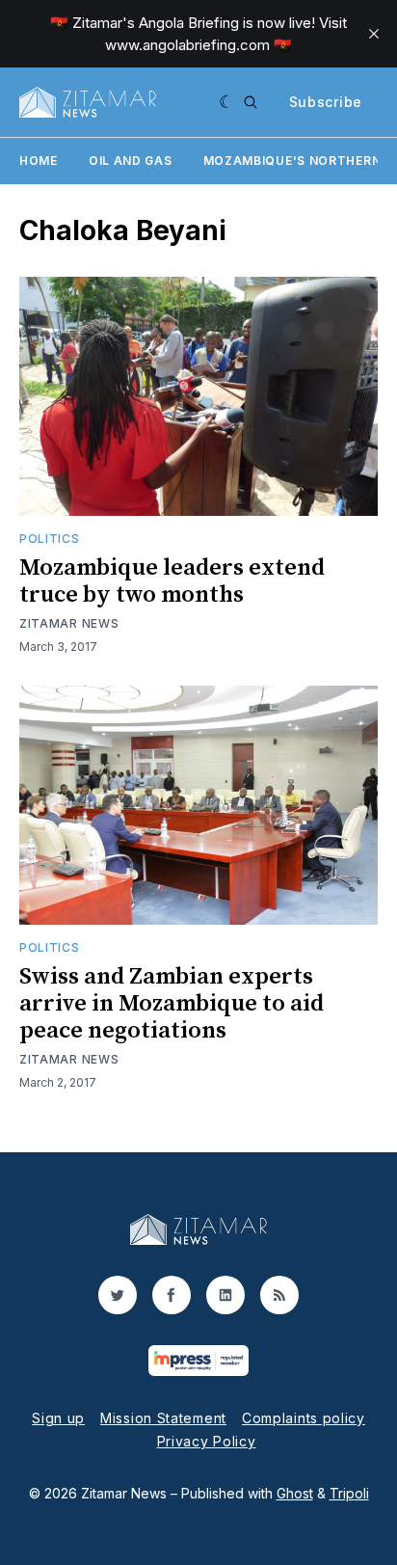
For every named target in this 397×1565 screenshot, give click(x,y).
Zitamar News (69, 623)
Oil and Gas (130, 160)
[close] (373, 33)
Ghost (295, 1493)
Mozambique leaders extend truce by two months (172, 581)
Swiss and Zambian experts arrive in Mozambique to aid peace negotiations (171, 1003)
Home (38, 160)
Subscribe (325, 102)
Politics (49, 538)
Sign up (58, 1418)
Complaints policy (303, 1418)
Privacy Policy (206, 1441)
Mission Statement (163, 1418)
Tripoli (349, 1493)
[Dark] (227, 102)
